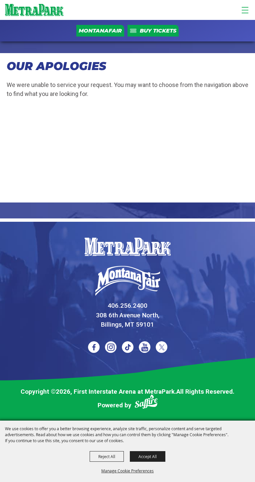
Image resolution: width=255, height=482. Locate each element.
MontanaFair (100, 31)
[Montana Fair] (127, 281)
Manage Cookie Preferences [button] (127, 470)
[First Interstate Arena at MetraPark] (34, 10)
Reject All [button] (106, 456)
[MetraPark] (127, 247)
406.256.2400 (127, 305)
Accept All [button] (147, 456)
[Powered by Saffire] (146, 403)
